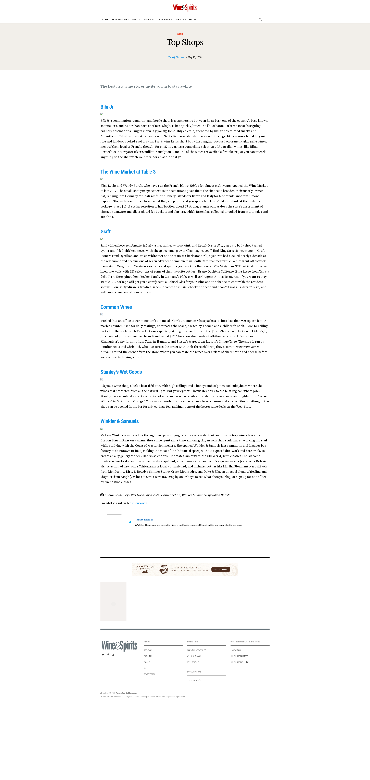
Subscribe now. (139, 503)
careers (147, 662)
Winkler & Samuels (119, 421)
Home (105, 19)
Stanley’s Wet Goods (121, 372)
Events (180, 19)
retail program (193, 662)
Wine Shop (184, 34)
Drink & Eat (163, 19)
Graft (105, 231)
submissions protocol (239, 655)
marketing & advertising (196, 650)
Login (192, 19)
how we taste (236, 650)
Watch (147, 19)
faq (145, 667)
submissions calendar (239, 662)
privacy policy (149, 674)
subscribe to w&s (194, 680)
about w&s (148, 650)
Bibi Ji (106, 107)
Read (135, 19)
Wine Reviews (119, 19)
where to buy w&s (194, 655)
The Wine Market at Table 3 (128, 171)
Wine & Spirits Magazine (126, 693)
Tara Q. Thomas (176, 57)
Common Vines (116, 307)
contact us (148, 655)
